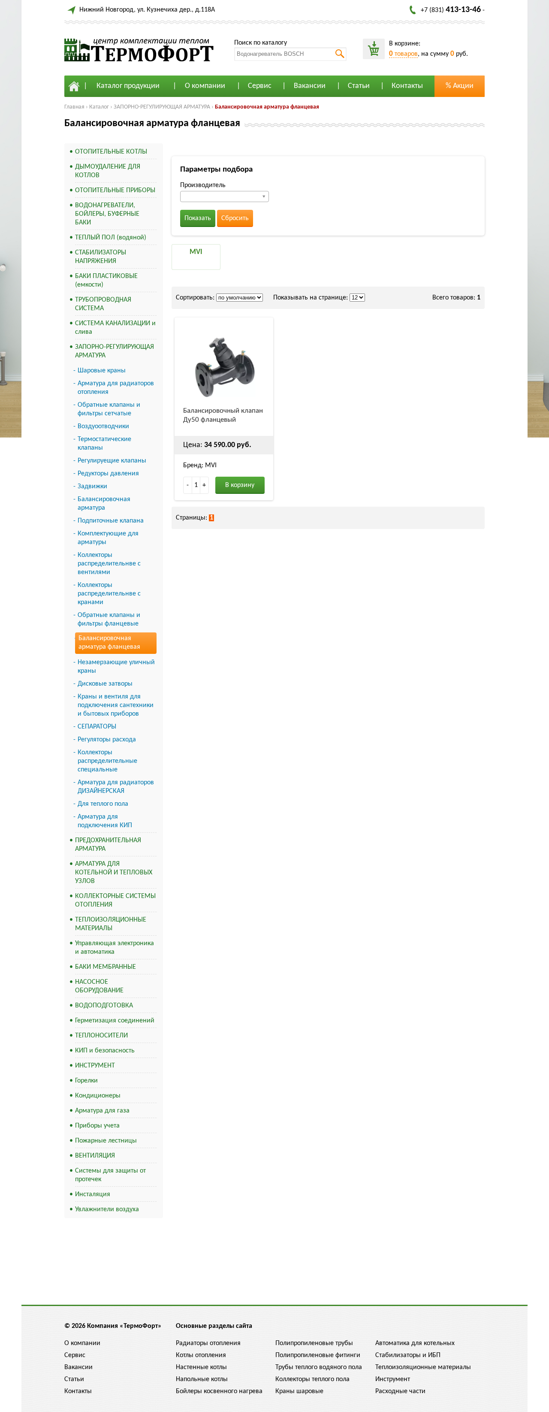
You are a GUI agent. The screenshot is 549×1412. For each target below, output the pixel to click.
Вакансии (310, 86)
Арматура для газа (102, 1110)
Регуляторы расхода (107, 739)
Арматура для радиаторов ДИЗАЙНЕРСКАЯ (116, 787)
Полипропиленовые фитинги (317, 1355)
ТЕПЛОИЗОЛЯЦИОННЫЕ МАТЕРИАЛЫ (110, 924)
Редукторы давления (108, 473)
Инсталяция (92, 1194)
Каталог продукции (128, 86)
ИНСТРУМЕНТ (95, 1065)
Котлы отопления (201, 1355)
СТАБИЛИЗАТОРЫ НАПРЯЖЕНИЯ (100, 257)
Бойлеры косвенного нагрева (219, 1391)
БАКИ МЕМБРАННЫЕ (105, 967)
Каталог (99, 107)
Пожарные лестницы (106, 1140)
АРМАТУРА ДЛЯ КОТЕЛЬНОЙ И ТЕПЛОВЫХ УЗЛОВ (113, 873)
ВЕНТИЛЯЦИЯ (95, 1155)
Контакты (407, 86)
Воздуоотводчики (103, 426)
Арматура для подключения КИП (105, 821)
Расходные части (400, 1391)
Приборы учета (97, 1125)
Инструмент (392, 1379)
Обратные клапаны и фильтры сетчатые (109, 409)
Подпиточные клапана (111, 520)
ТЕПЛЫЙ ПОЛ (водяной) (110, 237)
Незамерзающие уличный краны (116, 666)
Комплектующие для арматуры (108, 538)
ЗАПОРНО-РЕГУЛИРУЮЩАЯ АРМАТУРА (162, 107)
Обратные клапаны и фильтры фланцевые (109, 619)
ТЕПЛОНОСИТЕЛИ (101, 1035)
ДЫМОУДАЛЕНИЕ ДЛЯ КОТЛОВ (107, 171)
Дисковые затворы (105, 683)
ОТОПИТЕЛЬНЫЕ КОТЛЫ (111, 151)
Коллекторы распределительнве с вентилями (109, 564)
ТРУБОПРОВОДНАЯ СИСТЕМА (103, 304)
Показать (197, 218)
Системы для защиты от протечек (110, 1175)
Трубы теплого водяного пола (318, 1367)
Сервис (259, 86)
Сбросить (235, 218)
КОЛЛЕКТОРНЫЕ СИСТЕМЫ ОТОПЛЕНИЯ (115, 900)
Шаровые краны (102, 370)
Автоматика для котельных (415, 1343)
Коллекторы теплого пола (312, 1379)
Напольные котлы (202, 1379)
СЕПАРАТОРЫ (97, 726)
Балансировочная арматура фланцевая (267, 107)
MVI (196, 252)
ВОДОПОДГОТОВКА (104, 1005)
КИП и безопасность (105, 1050)
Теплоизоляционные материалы (423, 1367)
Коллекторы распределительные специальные (107, 761)
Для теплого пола (103, 804)
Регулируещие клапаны (112, 460)
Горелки (86, 1080)
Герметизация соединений (114, 1020)
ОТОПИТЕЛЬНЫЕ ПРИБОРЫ (115, 190)
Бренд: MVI (200, 465)
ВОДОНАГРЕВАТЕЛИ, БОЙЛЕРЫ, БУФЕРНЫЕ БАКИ (107, 214)
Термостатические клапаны (104, 443)
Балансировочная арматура (104, 503)
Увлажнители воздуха (107, 1209)
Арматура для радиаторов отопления (116, 388)
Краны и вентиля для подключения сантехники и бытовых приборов (116, 705)
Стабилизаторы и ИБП (407, 1355)
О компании (205, 86)
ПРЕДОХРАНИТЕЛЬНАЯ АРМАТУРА (108, 845)
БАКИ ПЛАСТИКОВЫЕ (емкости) (106, 280)
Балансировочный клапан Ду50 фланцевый (223, 415)
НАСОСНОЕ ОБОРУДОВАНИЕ (99, 986)
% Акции (460, 86)
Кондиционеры (98, 1095)
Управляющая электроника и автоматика (114, 947)
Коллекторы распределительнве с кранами (109, 594)
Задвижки (92, 486)
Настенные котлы (201, 1367)
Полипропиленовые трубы (314, 1343)
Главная (74, 107)
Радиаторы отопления (208, 1343)
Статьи (359, 86)
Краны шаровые (299, 1391)
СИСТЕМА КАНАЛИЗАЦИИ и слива (115, 328)
